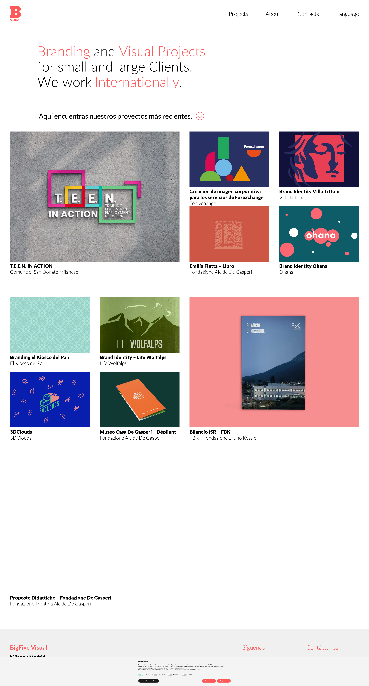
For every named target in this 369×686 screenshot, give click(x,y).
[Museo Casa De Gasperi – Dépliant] (140, 399)
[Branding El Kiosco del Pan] (50, 325)
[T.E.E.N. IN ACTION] (95, 197)
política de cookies (163, 666)
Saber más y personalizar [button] (148, 681)
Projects (238, 13)
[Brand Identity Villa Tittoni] (319, 159)
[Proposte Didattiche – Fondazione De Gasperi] (95, 528)
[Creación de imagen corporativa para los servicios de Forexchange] (229, 159)
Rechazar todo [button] (209, 681)
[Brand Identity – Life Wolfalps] (140, 325)
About (273, 13)
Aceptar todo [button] (224, 681)
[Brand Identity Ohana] (319, 234)
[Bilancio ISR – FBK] (274, 362)
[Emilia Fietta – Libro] (229, 234)
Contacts (308, 13)
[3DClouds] (50, 399)
